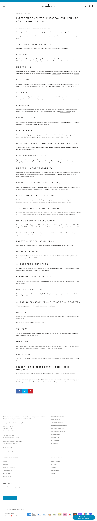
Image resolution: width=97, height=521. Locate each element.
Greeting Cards (55, 437)
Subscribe (10, 498)
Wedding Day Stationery (58, 431)
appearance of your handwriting (41, 28)
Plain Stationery (55, 420)
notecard (76, 73)
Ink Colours (54, 464)
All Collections (55, 440)
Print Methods (55, 470)
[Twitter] (8, 451)
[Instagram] (12, 451)
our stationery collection (45, 382)
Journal (53, 473)
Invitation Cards (55, 435)
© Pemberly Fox (10, 513)
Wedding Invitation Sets (57, 429)
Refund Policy (7, 473)
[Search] (89, 6)
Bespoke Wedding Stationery (59, 425)
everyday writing (37, 61)
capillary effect (45, 225)
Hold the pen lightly (49, 256)
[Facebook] (4, 451)
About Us (5, 461)
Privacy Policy (7, 476)
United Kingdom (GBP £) (13, 509)
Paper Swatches (55, 461)
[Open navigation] (4, 6)
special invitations (65, 112)
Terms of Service (7, 470)
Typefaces (53, 467)
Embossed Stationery (57, 423)
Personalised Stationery (57, 417)
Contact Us (6, 464)
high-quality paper (31, 270)
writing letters (56, 73)
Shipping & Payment (9, 467)
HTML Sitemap (7, 447)
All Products (54, 443)
